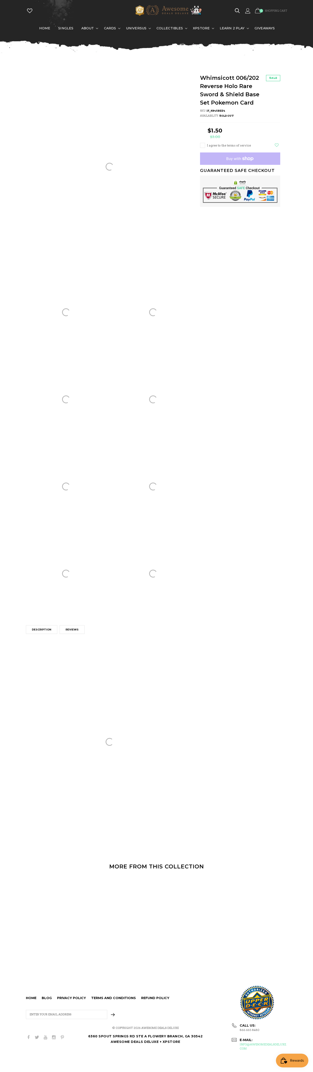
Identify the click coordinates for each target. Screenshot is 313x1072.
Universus (136, 28)
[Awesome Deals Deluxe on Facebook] (28, 1037)
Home (44, 28)
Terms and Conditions (113, 998)
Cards (110, 28)
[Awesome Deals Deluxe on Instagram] (53, 1037)
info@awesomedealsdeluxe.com (263, 1046)
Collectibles (169, 28)
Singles (65, 28)
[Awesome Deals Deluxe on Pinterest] (62, 1037)
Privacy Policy (71, 998)
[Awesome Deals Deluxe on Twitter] (37, 1037)
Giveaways (265, 28)
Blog (47, 998)
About (87, 28)
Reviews (72, 629)
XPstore (201, 28)
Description (41, 629)
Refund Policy (155, 998)
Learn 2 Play (232, 28)
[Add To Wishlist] (276, 145)
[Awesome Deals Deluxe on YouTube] (45, 1037)
